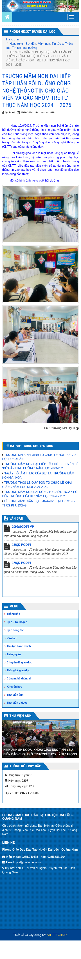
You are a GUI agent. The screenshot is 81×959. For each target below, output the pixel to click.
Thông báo (13, 614)
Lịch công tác (15, 630)
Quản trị (10, 112)
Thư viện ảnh (15, 694)
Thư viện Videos (17, 702)
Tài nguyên (14, 654)
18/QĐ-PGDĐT (21, 544)
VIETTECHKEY (57, 935)
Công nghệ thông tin (19, 678)
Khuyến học (14, 686)
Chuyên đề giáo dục (19, 662)
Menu (13, 606)
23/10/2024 (26, 112)
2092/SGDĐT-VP (23, 526)
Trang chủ (12, 39)
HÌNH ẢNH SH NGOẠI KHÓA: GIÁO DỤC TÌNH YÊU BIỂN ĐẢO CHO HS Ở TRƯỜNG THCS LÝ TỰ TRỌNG (40, 752)
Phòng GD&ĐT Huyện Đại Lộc (32, 31)
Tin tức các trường (24, 47)
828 (52, 112)
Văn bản (12, 638)
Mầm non (44, 43)
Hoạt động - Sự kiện (23, 43)
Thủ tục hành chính (19, 646)
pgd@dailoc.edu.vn (28, 862)
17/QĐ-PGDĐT (21, 563)
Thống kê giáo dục (18, 670)
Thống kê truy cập (25, 766)
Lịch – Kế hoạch (17, 622)
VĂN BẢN (16, 518)
